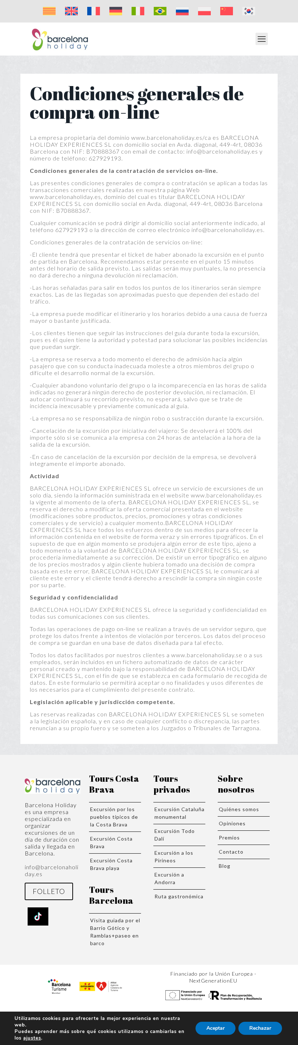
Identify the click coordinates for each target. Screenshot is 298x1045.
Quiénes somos (239, 809)
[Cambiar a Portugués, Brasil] (160, 11)
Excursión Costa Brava (111, 842)
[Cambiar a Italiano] (138, 11)
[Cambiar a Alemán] (116, 11)
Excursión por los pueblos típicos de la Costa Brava (114, 817)
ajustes (32, 1038)
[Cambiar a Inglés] (71, 11)
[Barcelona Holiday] (60, 39)
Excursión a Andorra (169, 878)
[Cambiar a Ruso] (182, 11)
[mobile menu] (261, 39)
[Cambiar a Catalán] (49, 11)
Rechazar (260, 1028)
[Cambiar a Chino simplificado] (227, 11)
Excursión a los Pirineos (173, 856)
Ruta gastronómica (179, 896)
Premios (229, 837)
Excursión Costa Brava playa (111, 864)
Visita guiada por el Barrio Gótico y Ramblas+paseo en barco (115, 931)
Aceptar (215, 1028)
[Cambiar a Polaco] (204, 11)
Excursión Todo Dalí (174, 835)
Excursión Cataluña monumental (179, 813)
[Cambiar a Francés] (94, 11)
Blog (224, 866)
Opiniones (232, 823)
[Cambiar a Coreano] (249, 11)
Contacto (231, 852)
